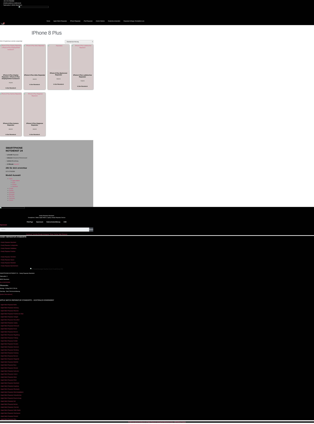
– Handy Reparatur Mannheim (8, 242)
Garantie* (16, 164)
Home (48, 21)
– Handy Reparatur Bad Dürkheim (9, 265)
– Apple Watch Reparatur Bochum (9, 356)
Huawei (11, 190)
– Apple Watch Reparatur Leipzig (9, 323)
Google (11, 188)
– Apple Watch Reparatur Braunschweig (10, 398)
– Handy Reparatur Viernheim (8, 257)
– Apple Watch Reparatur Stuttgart (9, 316)
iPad (13, 182)
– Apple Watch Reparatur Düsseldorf (9, 319)
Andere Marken (100, 21)
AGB (65, 222)
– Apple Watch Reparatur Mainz (8, 377)
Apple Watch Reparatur (60, 21)
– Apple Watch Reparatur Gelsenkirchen (10, 395)
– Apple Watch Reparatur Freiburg (9, 338)
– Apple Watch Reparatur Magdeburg (10, 335)
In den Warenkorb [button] (11, 88)
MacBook (15, 186)
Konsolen (12, 192)
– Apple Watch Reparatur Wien (8, 419)
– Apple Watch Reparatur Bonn (8, 365)
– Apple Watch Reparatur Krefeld (8, 341)
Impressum (39, 222)
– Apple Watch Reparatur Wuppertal (9, 359)
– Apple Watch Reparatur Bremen (9, 332)
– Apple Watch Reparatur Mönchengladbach (11, 392)
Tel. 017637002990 (5, 282)
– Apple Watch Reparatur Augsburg (9, 386)
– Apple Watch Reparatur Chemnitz (9, 407)
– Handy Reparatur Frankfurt (7, 251)
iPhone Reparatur (75, 21)
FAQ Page (30, 222)
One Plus (11, 196)
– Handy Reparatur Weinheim (8, 262)
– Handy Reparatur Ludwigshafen (9, 245)
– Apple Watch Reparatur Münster (9, 368)
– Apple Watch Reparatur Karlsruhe (9, 371)
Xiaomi (11, 200)
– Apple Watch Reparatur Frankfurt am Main (11, 313)
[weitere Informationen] (6, 294)
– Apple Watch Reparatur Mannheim (9, 383)
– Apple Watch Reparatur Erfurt (8, 380)
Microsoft (11, 194)
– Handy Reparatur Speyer (7, 259)
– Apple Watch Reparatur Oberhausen (10, 413)
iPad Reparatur (88, 21)
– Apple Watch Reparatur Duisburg (9, 353)
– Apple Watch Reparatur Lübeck (8, 374)
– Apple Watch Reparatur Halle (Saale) (10, 410)
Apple (10, 178)
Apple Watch (16, 180)
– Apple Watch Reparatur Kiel (8, 401)
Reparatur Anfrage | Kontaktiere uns (134, 21)
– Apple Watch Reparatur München (9, 310)
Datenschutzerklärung (53, 222)
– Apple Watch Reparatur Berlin (8, 304)
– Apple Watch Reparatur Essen (8, 328)
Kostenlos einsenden (114, 21)
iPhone (14, 184)
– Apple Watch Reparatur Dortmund (9, 325)
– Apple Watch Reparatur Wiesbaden (10, 389)
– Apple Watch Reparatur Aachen (9, 404)
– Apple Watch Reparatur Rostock (9, 416)
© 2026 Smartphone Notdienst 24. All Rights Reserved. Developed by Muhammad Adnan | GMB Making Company (157, 422)
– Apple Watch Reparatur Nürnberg (9, 350)
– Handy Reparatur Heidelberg (8, 248)
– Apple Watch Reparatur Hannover (9, 347)
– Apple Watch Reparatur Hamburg (9, 307)
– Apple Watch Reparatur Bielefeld (9, 362)
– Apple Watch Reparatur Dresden (9, 344)
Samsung (12, 198)
